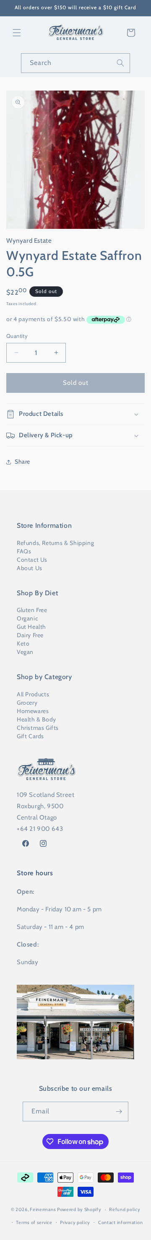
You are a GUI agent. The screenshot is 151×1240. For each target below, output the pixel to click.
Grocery (27, 702)
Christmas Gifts (38, 728)
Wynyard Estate (29, 240)
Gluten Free (32, 610)
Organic (27, 618)
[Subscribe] (118, 1111)
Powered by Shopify (79, 1209)
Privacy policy (75, 1222)
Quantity (17, 335)
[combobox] (75, 63)
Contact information (120, 1222)
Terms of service (34, 1222)
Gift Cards (30, 736)
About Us (29, 568)
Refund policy (124, 1209)
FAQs (24, 551)
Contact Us (32, 559)
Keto (23, 643)
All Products (33, 694)
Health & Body (36, 719)
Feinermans (43, 1209)
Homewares (33, 711)
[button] (17, 32)
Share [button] (22, 461)
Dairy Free (30, 635)
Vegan (25, 652)
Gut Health (31, 626)
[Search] (120, 63)
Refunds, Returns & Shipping (55, 543)
